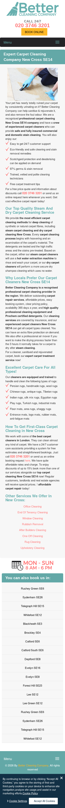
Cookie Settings (18, 801)
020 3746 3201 (32, 193)
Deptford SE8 (32, 659)
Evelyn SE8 (33, 677)
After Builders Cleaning (32, 530)
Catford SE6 (32, 641)
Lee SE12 (32, 694)
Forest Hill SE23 (32, 685)
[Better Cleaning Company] (32, 15)
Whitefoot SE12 (32, 615)
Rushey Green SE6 (32, 588)
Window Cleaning (32, 518)
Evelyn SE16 (32, 668)
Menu (8, 42)
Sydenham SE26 (33, 597)
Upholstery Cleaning (32, 548)
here (27, 460)
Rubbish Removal (32, 524)
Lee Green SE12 (32, 703)
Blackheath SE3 (32, 623)
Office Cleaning (32, 506)
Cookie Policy (30, 793)
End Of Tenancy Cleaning (33, 512)
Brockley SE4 (32, 632)
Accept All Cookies (44, 801)
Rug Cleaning (32, 542)
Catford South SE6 (32, 650)
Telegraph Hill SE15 (32, 606)
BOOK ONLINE (34, 32)
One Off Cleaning (32, 536)
